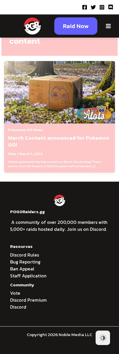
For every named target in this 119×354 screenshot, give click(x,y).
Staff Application (28, 275)
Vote (15, 293)
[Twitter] (93, 7)
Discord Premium (28, 299)
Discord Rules (24, 254)
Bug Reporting (25, 261)
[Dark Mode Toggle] (102, 337)
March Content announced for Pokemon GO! (58, 141)
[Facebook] (84, 7)
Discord (18, 306)
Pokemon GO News (25, 129)
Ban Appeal (22, 268)
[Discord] (110, 7)
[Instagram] (102, 7)
